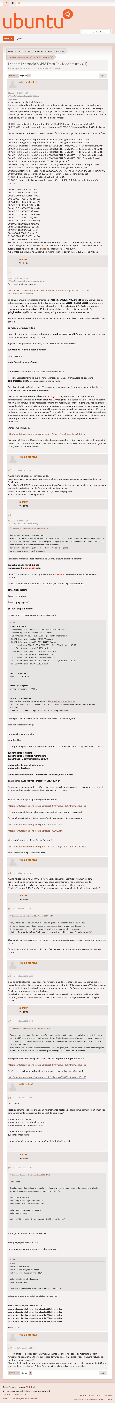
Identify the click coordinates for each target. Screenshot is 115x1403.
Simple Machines (29, 1398)
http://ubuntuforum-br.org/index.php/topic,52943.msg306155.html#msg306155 (47, 1077)
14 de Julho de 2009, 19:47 (23, 1168)
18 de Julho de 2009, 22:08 (24, 1348)
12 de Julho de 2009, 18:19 (23, 873)
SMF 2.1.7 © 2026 (11, 1398)
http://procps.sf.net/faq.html (63, 701)
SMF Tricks (31, 1387)
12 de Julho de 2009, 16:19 (18, 521)
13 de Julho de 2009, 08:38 (23, 976)
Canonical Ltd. (19, 1394)
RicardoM (27, 1084)
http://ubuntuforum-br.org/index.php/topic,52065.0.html (35, 824)
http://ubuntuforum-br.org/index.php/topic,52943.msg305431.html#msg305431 (47, 805)
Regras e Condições (88, 1399)
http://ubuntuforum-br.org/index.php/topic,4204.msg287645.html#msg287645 (46, 433)
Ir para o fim (13, 76)
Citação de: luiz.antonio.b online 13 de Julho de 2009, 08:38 (32, 1028)
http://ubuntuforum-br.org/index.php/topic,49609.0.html (35, 830)
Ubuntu (7, 1394)
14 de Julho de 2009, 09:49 (23, 1021)
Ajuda (76, 1399)
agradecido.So (45, 248)
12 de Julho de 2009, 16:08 (23, 470)
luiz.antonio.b (29, 82)
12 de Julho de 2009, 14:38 (18, 278)
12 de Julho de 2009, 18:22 (23, 909)
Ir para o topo (14, 1373)
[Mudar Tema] (19, 3)
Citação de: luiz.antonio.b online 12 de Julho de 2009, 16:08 (32, 528)
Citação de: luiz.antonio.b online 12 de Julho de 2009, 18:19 (32, 916)
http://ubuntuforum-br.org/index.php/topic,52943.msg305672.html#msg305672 (47, 846)
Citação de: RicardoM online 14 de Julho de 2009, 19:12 (31, 1175)
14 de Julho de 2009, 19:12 (23, 1098)
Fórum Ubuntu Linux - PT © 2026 (96, 1395)
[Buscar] (93, 32)
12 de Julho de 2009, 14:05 (18, 93)
